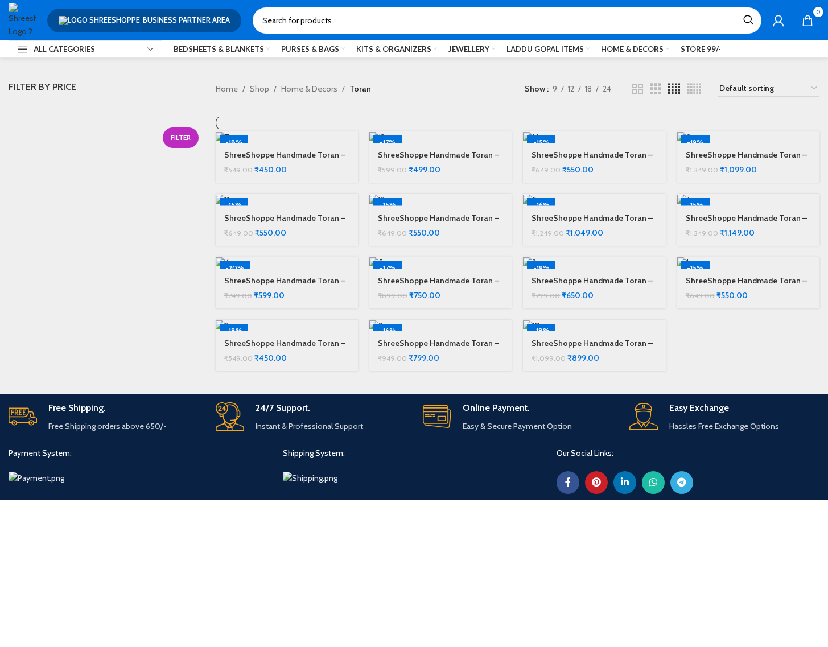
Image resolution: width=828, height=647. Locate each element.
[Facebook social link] (568, 482)
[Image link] (36, 477)
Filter (181, 137)
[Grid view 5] (694, 89)
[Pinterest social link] (596, 482)
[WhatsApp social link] (653, 482)
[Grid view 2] (637, 89)
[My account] (778, 20)
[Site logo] (22, 19)
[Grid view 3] (655, 89)
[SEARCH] (748, 20)
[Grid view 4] (674, 89)
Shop (259, 89)
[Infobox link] (104, 417)
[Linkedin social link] (624, 482)
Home (227, 89)
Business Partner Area (186, 19)
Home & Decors (309, 89)
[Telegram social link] (681, 482)
